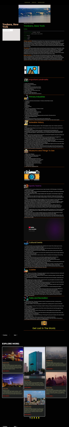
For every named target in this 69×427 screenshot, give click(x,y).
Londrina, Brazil (5, 388)
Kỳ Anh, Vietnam (27, 380)
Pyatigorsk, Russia (6, 362)
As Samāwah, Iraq (49, 360)
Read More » (6, 371)
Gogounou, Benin (49, 387)
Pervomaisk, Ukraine (27, 406)
